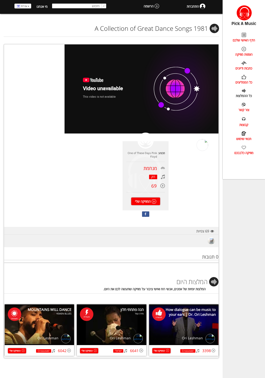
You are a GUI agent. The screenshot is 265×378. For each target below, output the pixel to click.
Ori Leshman (192, 338)
